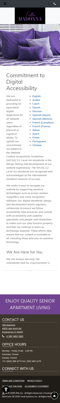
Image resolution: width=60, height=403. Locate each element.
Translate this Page (12, 386)
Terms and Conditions (13, 380)
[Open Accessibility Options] (6, 390)
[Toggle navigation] (5, 3)
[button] (50, 3)
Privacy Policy (34, 380)
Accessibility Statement (37, 386)
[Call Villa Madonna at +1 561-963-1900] (55, 3)
